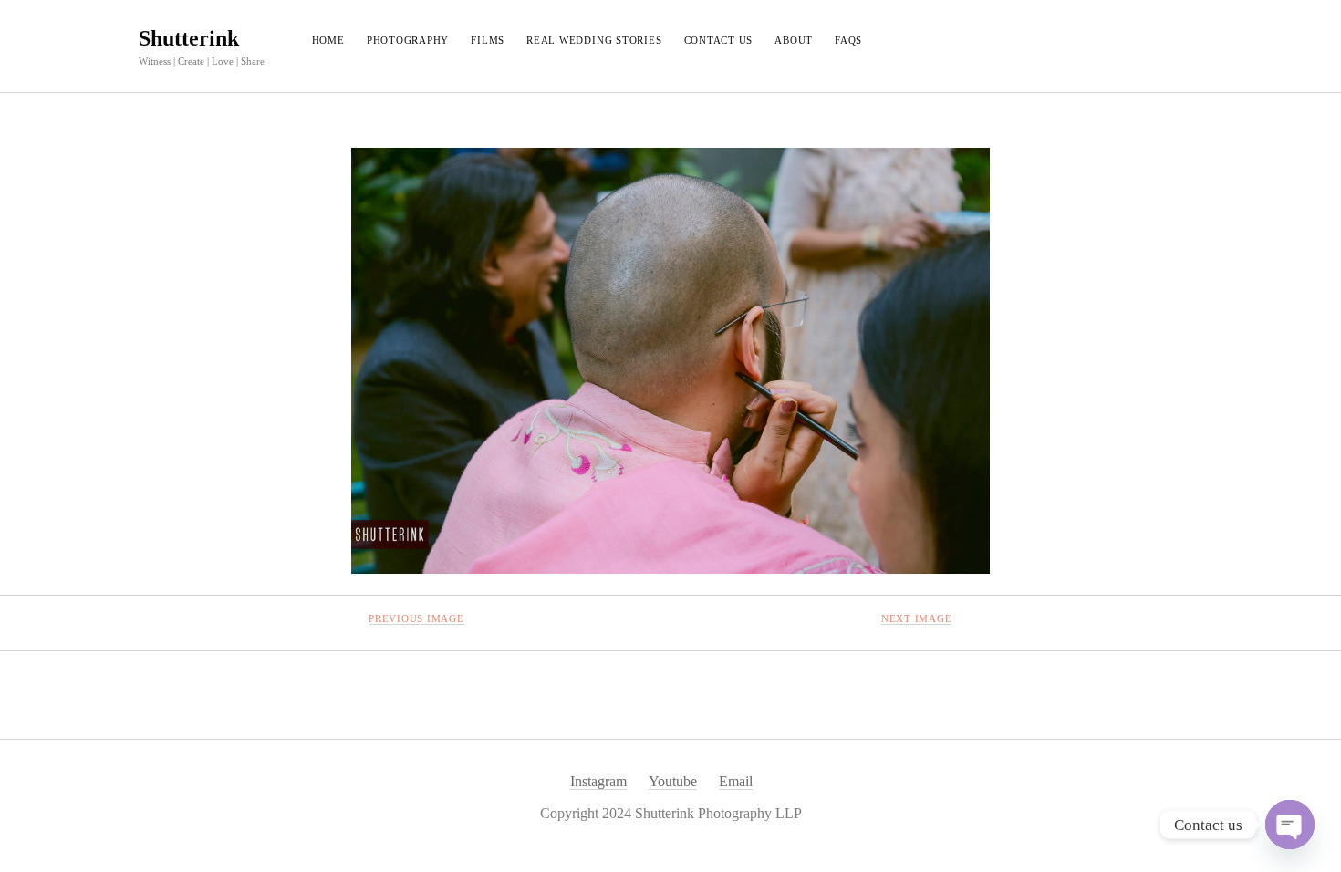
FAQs (848, 40)
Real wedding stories (593, 40)
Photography (408, 40)
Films (487, 40)
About (793, 40)
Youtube (673, 781)
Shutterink (189, 38)
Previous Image (416, 618)
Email (736, 781)
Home (328, 40)
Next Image (916, 618)
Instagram (598, 781)
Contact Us (719, 40)
